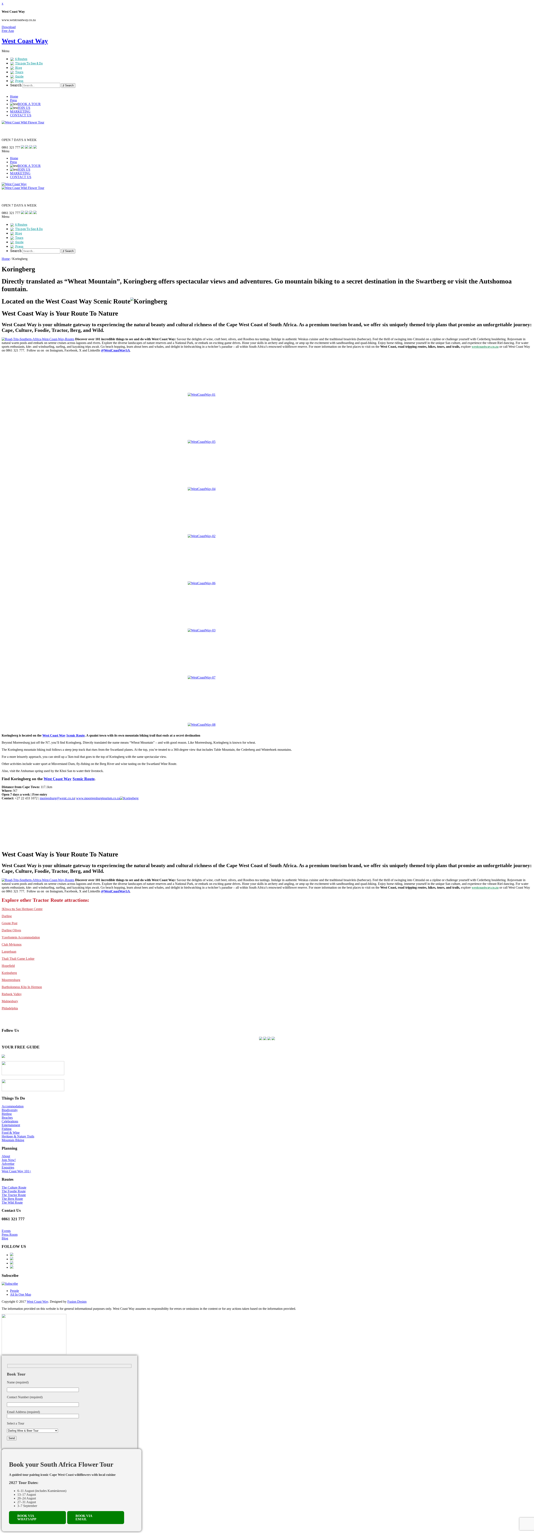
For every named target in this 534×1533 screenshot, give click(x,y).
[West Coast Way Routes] (38, 339)
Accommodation (13, 1106)
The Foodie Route (14, 1191)
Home (14, 96)
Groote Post (9, 923)
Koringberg (9, 973)
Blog (5, 1238)
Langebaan (9, 951)
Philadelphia (10, 1008)
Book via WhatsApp (26, 1517)
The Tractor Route (14, 1195)
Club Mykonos (11, 944)
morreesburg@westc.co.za (57, 798)
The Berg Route (12, 1198)
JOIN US (24, 108)
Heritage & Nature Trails (18, 1136)
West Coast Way (53, 735)
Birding (7, 1114)
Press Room (10, 1234)
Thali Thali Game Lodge (18, 958)
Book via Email (84, 1517)
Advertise (8, 1163)
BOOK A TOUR (29, 104)
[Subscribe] (10, 1283)
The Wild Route (12, 1202)
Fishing (6, 1129)
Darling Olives (11, 930)
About (6, 1156)
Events (6, 1231)
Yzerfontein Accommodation (21, 937)
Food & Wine (11, 1132)
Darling (7, 916)
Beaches (7, 1117)
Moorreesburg (11, 980)
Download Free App (9, 29)
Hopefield (8, 965)
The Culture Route (14, 1187)
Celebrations (10, 1121)
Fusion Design (77, 1301)
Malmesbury (10, 1001)
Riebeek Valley (12, 994)
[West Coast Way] (14, 184)
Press (13, 100)
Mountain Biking (13, 1140)
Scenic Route (75, 735)
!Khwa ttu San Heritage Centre (22, 909)
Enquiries (8, 1167)
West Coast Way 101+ (16, 1171)
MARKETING (20, 111)
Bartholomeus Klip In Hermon (22, 987)
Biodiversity (10, 1110)
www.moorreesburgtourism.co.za (98, 798)
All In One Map (20, 1294)
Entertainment (11, 1125)
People (14, 1290)
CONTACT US (20, 115)
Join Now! (9, 1160)
